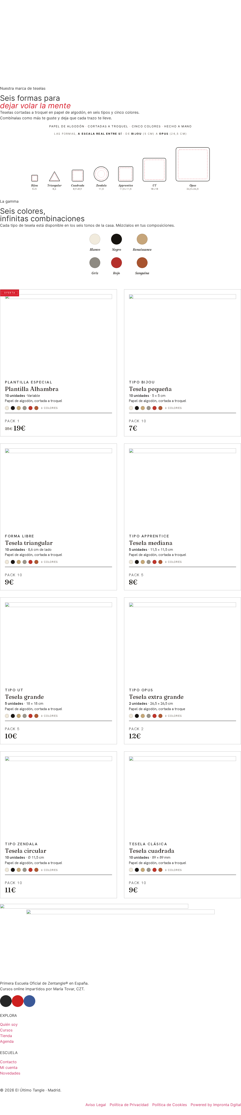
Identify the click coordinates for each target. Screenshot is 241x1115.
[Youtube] (18, 1001)
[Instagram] (6, 1001)
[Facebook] (29, 1001)
